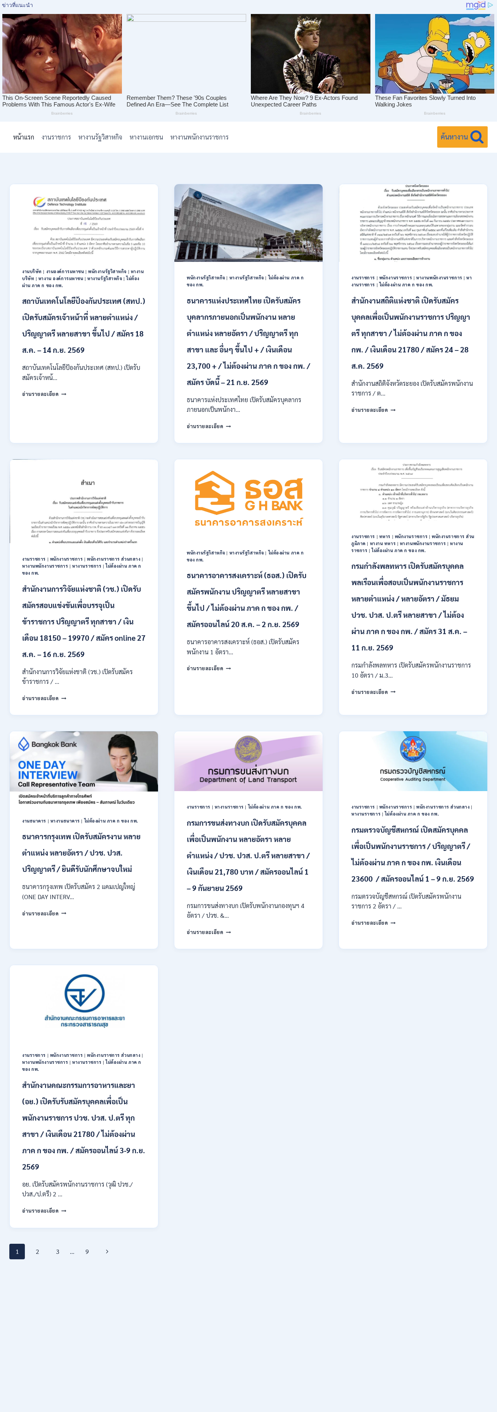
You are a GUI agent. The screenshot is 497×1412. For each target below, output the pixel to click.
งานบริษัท (32, 271)
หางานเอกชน (146, 137)
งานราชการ (56, 137)
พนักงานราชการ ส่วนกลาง (113, 559)
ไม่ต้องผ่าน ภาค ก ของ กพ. (406, 285)
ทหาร (385, 536)
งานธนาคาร (34, 821)
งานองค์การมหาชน (65, 271)
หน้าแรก (23, 137)
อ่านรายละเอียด (44, 393)
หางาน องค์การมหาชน (60, 278)
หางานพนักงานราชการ (199, 137)
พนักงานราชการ (395, 278)
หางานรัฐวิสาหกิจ (100, 137)
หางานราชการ (86, 566)
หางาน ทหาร (383, 543)
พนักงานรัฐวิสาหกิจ (107, 271)
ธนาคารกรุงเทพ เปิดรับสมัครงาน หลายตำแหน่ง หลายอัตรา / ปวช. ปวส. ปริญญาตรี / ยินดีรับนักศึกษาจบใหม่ (81, 852)
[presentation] (84, 220)
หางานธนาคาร (65, 821)
